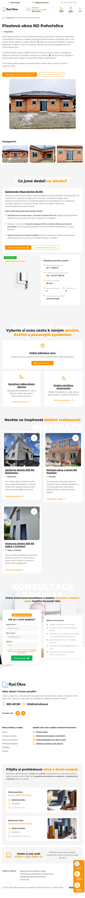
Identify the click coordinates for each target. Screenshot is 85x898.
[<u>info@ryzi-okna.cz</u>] (24, 704)
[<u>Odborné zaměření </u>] (77, 885)
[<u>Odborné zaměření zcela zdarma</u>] (34, 744)
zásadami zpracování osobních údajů (22, 650)
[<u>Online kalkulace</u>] (77, 874)
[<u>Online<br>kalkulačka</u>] (71, 8)
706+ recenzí (36, 11)
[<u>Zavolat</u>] (77, 864)
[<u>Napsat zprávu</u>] (34, 732)
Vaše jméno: (11, 624)
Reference (11, 18)
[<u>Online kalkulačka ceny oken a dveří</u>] (34, 740)
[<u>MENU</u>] (80, 8)
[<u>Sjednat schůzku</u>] (9, 800)
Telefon (9, 642)
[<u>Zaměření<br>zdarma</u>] (61, 8)
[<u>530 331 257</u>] (9, 803)
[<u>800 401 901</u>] (3, 704)
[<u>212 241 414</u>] (9, 832)
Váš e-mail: (10, 633)
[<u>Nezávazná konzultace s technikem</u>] (34, 736)
